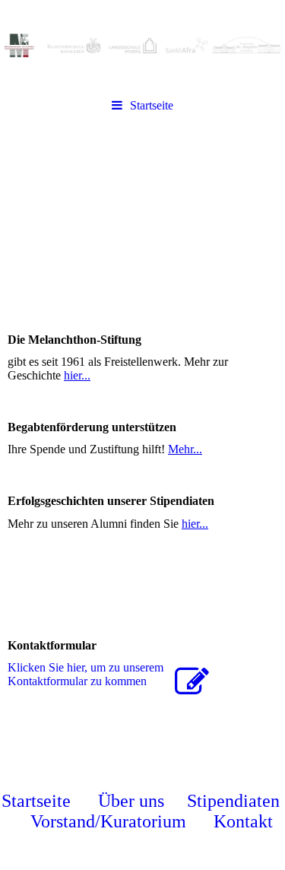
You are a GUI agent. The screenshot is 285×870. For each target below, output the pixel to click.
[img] (142, 45)
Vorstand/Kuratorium (108, 821)
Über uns (131, 801)
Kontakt (243, 821)
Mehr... (185, 449)
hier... (77, 375)
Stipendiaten (233, 801)
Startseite (151, 105)
